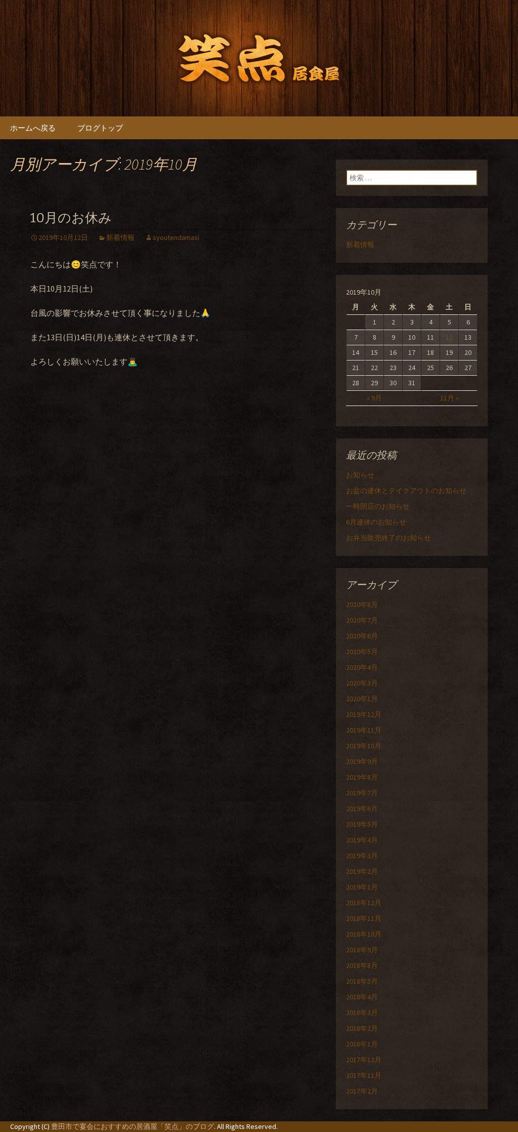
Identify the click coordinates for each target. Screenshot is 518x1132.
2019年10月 (363, 745)
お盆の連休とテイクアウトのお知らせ (406, 490)
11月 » (449, 397)
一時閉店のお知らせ (378, 506)
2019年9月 (362, 761)
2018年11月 (363, 918)
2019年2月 (362, 871)
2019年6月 (362, 808)
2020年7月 (362, 620)
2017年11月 (363, 1075)
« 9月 (374, 397)
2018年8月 (362, 965)
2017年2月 (362, 1091)
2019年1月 (362, 887)
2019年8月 (362, 777)
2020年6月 (362, 635)
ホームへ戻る (33, 128)
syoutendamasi (176, 237)
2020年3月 (362, 683)
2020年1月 (362, 698)
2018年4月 (362, 996)
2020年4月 (362, 667)
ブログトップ (100, 128)
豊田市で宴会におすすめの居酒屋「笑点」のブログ (132, 1126)
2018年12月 (363, 902)
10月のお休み (71, 218)
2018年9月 (362, 949)
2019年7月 (362, 792)
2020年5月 (362, 651)
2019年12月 (363, 714)
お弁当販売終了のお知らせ (388, 537)
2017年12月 (363, 1059)
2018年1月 (362, 1043)
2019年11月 (363, 730)
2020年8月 (362, 604)
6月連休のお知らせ (376, 522)
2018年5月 (362, 981)
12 (449, 337)
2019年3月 (362, 855)
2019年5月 (362, 824)
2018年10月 (363, 934)
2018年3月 (362, 1012)
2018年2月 (362, 1028)
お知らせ (360, 474)
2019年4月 (362, 839)
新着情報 (120, 237)
